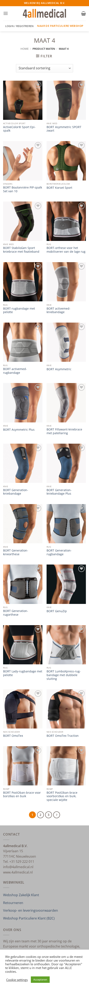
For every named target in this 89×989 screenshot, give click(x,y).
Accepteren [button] (40, 979)
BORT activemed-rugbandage (15, 370)
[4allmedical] (44, 13)
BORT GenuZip (57, 611)
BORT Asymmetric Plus (19, 429)
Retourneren (13, 903)
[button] (5, 13)
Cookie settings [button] (17, 980)
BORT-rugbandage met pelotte (19, 310)
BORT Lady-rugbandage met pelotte (22, 673)
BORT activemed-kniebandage (58, 310)
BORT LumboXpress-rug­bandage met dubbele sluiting (64, 675)
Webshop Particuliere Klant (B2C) (29, 918)
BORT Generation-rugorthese (15, 612)
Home (24, 49)
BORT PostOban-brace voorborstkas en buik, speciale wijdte (62, 796)
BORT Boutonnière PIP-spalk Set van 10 (22, 189)
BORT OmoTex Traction (63, 736)
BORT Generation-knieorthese (15, 552)
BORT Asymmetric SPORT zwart (64, 128)
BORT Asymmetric (59, 369)
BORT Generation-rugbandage (59, 552)
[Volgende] (56, 814)
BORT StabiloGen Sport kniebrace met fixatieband (21, 249)
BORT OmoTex (13, 736)
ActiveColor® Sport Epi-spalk (19, 128)
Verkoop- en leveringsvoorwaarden (30, 910)
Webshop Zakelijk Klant (21, 895)
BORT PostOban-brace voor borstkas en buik (22, 794)
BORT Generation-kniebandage (15, 491)
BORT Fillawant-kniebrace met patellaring (64, 431)
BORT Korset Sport (59, 188)
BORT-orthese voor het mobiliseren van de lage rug (66, 249)
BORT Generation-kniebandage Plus (59, 491)
